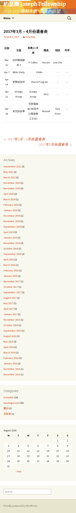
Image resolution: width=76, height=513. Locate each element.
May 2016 (8, 341)
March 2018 (9, 265)
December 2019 (12, 215)
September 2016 (12, 330)
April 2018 (9, 259)
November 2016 (12, 319)
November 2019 (12, 221)
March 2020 (9, 199)
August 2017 (10, 297)
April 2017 (9, 308)
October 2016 (11, 325)
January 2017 (10, 314)
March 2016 (9, 352)
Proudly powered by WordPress (20, 505)
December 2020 (12, 182)
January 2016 (10, 363)
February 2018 (11, 270)
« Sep (18, 471)
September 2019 (12, 226)
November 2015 (12, 374)
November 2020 (12, 188)
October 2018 (11, 248)
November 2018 (12, 243)
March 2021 (9, 177)
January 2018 (10, 276)
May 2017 (8, 303)
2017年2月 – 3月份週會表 (24, 139)
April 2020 (9, 193)
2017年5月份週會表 (55, 144)
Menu (7, 18)
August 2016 (10, 336)
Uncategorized (11, 402)
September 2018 (12, 254)
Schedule (30, 36)
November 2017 (12, 281)
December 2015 (12, 369)
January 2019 (10, 237)
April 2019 (9, 232)
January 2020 (10, 210)
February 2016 (11, 358)
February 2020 (11, 204)
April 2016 (9, 347)
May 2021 (8, 172)
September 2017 (12, 292)
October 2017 (11, 286)
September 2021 (12, 166)
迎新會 (7, 413)
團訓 (6, 408)
